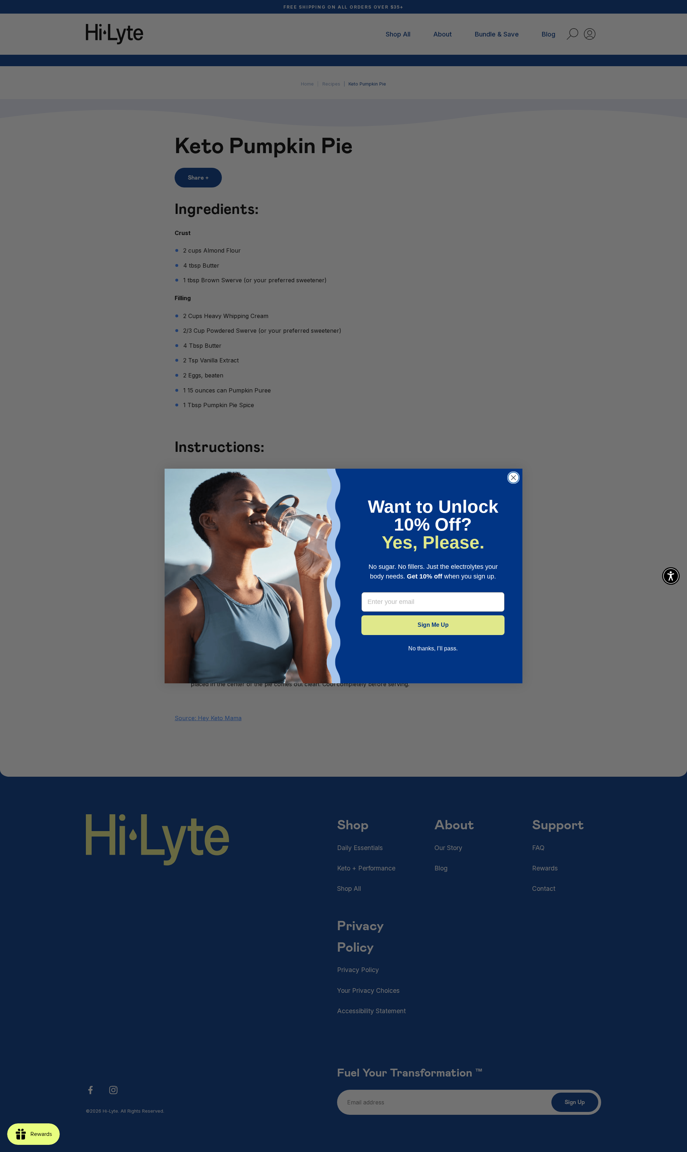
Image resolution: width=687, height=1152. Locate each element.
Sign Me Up (433, 625)
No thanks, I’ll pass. (433, 648)
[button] (671, 576)
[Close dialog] (513, 477)
